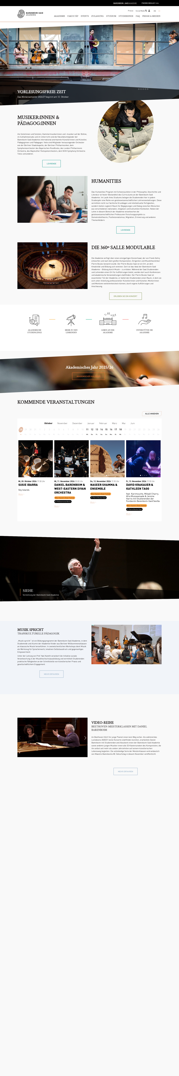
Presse (130, 11)
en (155, 11)
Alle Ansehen (152, 413)
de (159, 11)
